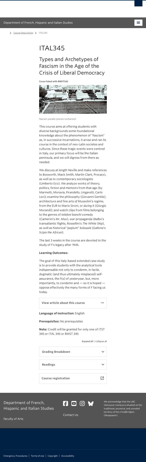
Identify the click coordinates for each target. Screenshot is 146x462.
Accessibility (67, 456)
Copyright (53, 456)
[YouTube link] (75, 404)
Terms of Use (37, 456)
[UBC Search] (138, 4)
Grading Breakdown (56, 351)
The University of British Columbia (63, 7)
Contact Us (70, 415)
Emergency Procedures (15, 456)
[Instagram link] (83, 404)
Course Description (23, 32)
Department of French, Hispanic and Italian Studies (38, 22)
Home (6, 32)
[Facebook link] (67, 404)
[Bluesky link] (92, 404)
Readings (48, 364)
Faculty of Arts (13, 419)
